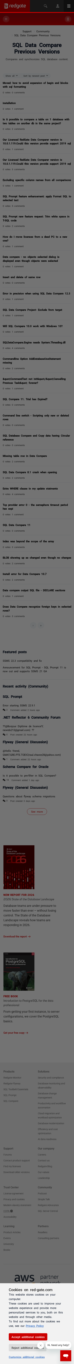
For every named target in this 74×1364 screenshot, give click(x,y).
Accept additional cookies (28, 1336)
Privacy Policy (35, 1325)
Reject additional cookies (28, 1347)
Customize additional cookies (27, 1357)
